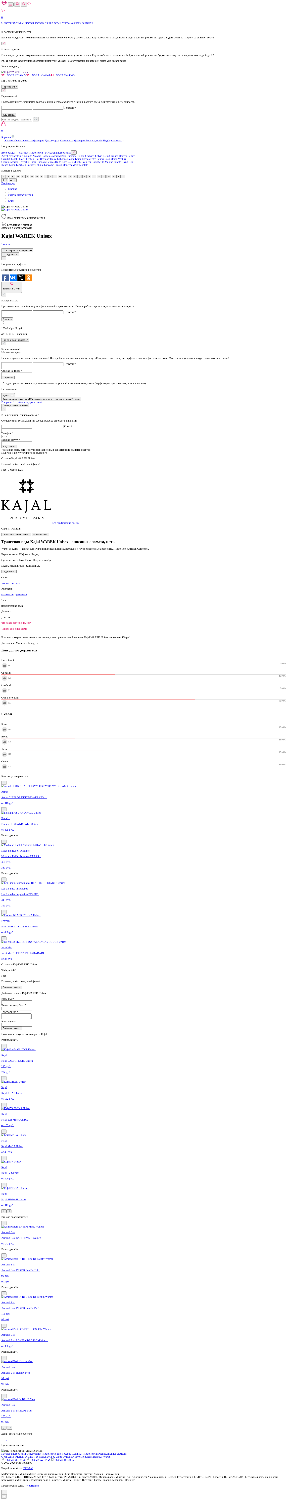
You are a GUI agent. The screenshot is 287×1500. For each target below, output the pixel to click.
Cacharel (90, 156)
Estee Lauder (97, 159)
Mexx (75, 165)
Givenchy (24, 162)
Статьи (56, 22)
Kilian (12, 165)
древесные (21, 594)
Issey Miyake (75, 162)
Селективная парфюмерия (29, 140)
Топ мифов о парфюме (14, 628)
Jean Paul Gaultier (91, 162)
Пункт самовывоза (71, 22)
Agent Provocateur (11, 156)
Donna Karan (74, 159)
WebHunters (32, 1485)
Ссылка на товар (11, 370)
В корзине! (21, 402)
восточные (7, 594)
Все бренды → (9, 152)
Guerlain (41, 162)
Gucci (33, 162)
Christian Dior (31, 159)
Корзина (6, 134)
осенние (15, 583)
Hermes (50, 162)
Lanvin (58, 165)
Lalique (39, 165)
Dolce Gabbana (58, 159)
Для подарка (52, 140)
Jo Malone (107, 162)
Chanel (13, 159)
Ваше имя (7, 998)
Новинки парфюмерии (73, 140)
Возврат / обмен (102, 1456)
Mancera (67, 165)
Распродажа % (94, 140)
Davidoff (44, 159)
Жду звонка (8, 115)
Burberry (71, 156)
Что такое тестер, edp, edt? (16, 622)
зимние (5, 583)
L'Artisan (21, 165)
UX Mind (28, 1468)
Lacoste (31, 165)
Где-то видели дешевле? (15, 340)
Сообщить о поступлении (15, 405)
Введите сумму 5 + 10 (13, 1005)
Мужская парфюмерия (58, 152)
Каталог (9, 140)
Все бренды (8, 183)
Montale (83, 165)
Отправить (8, 377)
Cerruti (5, 159)
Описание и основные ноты (16, 534)
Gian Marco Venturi (115, 159)
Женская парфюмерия (31, 152)
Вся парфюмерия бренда (66, 523)
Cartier (131, 156)
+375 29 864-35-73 (64, 75)
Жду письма (9, 446)
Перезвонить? (10, 87)
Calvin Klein (102, 156)
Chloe (20, 159)
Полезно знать (40, 534)
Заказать (7, 319)
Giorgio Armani (9, 162)
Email (68, 426)
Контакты (87, 22)
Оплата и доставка (34, 22)
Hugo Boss (61, 162)
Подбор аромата (112, 140)
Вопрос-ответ (54, 1456)
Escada (86, 159)
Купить (6, 395)
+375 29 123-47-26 (40, 75)
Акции (48, 22)
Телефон (70, 107)
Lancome (49, 165)
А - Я (12, 180)
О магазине (7, 22)
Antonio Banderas (41, 156)
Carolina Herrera (118, 156)
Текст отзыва (9, 1011)
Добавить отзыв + (12, 987)
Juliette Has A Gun (123, 162)
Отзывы (18, 22)
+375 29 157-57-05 (15, 75)
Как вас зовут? (10, 439)
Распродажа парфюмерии (112, 1453)
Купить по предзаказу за (41, 399)
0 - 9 (5, 180)
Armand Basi (59, 156)
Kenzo (4, 165)
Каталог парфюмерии (13, 1453)
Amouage (27, 156)
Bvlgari (81, 156)
